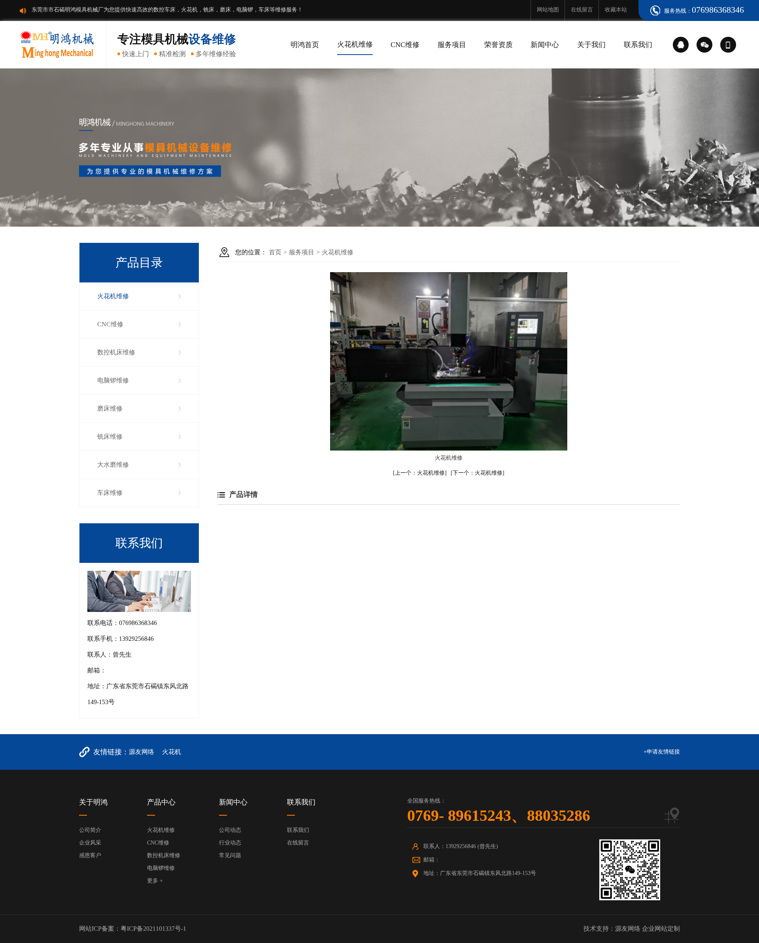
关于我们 (591, 45)
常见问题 (230, 855)
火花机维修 (355, 44)
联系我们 (638, 45)
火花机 (171, 751)
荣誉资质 (498, 45)
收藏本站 (616, 10)
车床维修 (110, 492)
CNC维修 (405, 45)
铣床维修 (110, 436)
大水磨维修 (113, 464)
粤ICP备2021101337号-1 (153, 928)
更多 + (155, 881)
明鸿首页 (305, 45)
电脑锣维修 (113, 380)
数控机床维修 (116, 352)
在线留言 (582, 10)
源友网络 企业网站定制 (647, 928)
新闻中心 (545, 45)
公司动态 (230, 830)
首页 (275, 252)
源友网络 (141, 751)
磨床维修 (110, 408)
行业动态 (230, 843)
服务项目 (452, 45)
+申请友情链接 (662, 752)
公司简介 (90, 830)
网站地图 (548, 10)
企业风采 (90, 843)
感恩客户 (90, 855)
